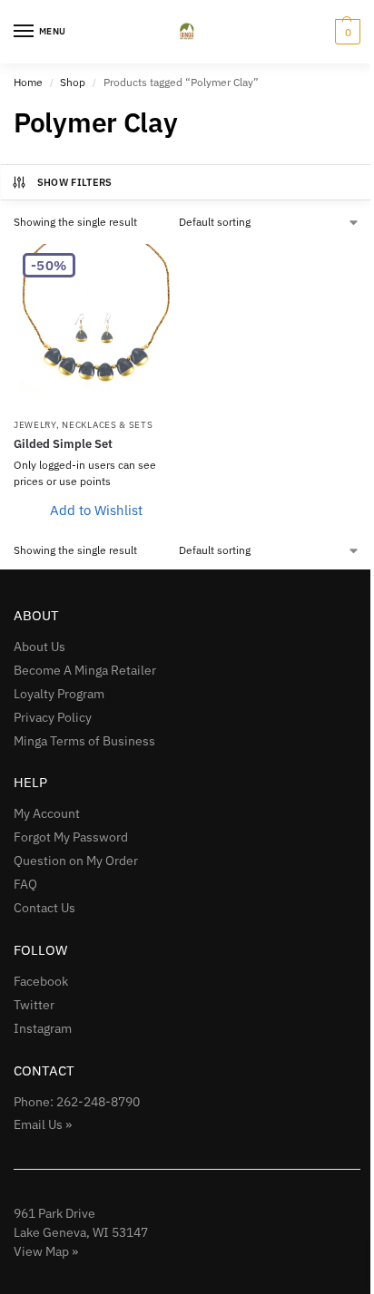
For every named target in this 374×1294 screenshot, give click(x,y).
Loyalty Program (59, 694)
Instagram (43, 1028)
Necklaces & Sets (107, 425)
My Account (47, 813)
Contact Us (44, 908)
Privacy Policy (53, 717)
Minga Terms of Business (84, 741)
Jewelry (35, 425)
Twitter (34, 1005)
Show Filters (75, 182)
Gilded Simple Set (63, 444)
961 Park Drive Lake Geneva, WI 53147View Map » (81, 1232)
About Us (39, 646)
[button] (345, 31)
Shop (72, 82)
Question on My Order (76, 860)
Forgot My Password (71, 837)
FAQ (25, 884)
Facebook (41, 981)
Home (28, 82)
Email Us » (43, 1124)
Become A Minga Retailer (85, 670)
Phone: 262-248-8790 (77, 1102)
